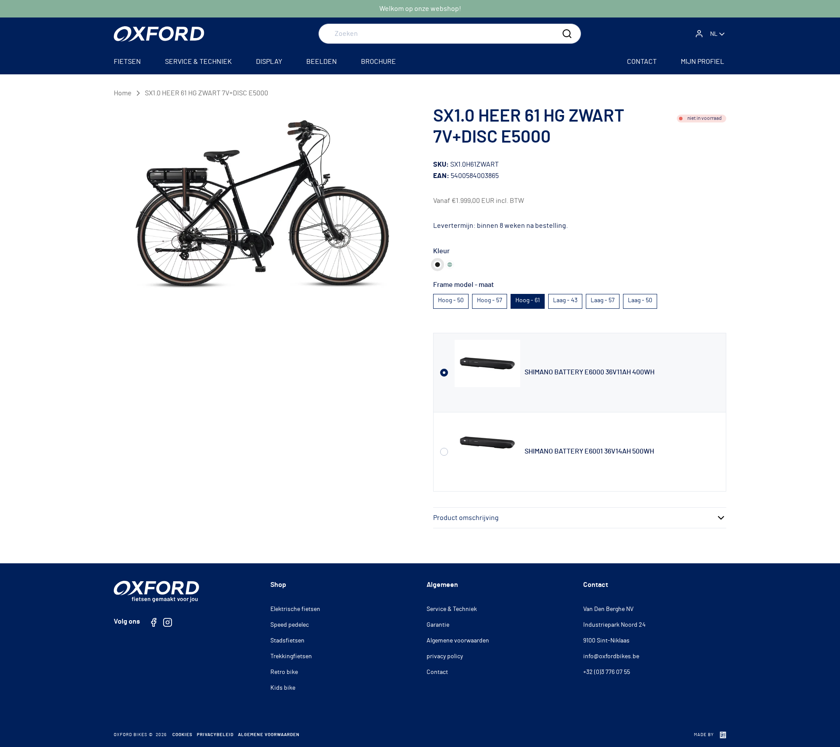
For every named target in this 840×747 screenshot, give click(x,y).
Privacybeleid (215, 735)
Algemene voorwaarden (458, 641)
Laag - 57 (603, 300)
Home (123, 93)
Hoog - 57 (489, 300)
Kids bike (282, 688)
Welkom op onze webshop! (420, 8)
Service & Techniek (452, 609)
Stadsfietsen (287, 641)
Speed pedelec (289, 625)
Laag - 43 (565, 300)
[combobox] (449, 34)
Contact (437, 672)
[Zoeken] (567, 33)
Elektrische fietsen (295, 609)
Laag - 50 (640, 300)
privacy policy (445, 656)
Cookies (182, 735)
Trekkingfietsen (291, 656)
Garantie (438, 625)
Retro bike (284, 672)
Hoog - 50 (451, 300)
